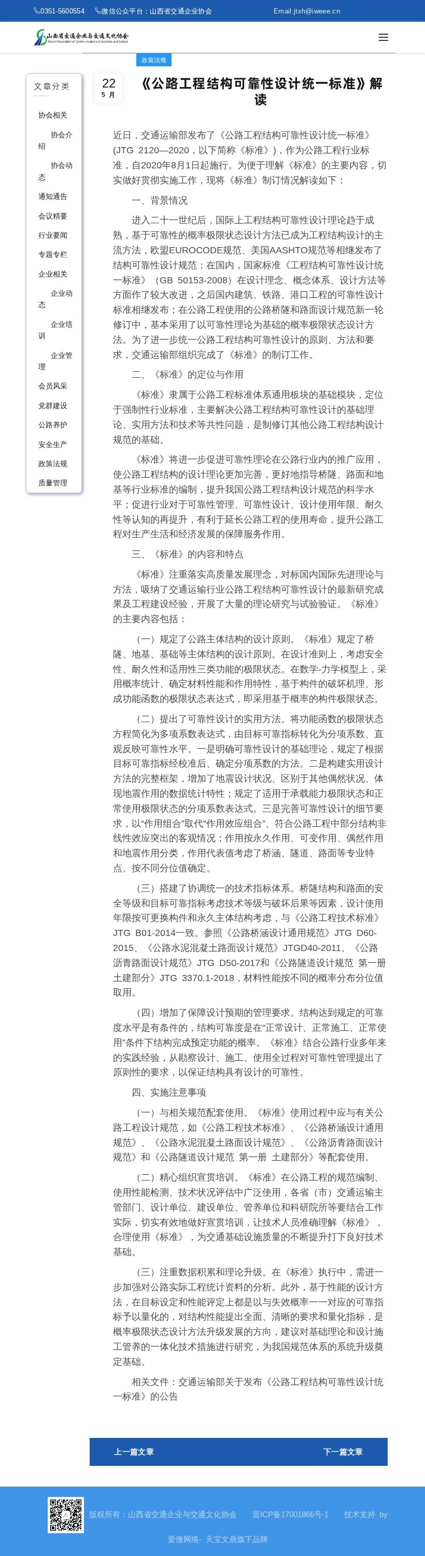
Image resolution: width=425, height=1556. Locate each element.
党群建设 (52, 405)
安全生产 (52, 444)
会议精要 (52, 216)
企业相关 (52, 274)
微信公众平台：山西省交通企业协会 (157, 11)
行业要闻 (52, 235)
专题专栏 (52, 254)
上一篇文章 (134, 1451)
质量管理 (52, 483)
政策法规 (52, 463)
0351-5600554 (62, 11)
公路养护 (52, 425)
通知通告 (52, 196)
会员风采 (52, 386)
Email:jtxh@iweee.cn (307, 11)
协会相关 (52, 115)
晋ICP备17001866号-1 (290, 1514)
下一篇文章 (343, 1451)
